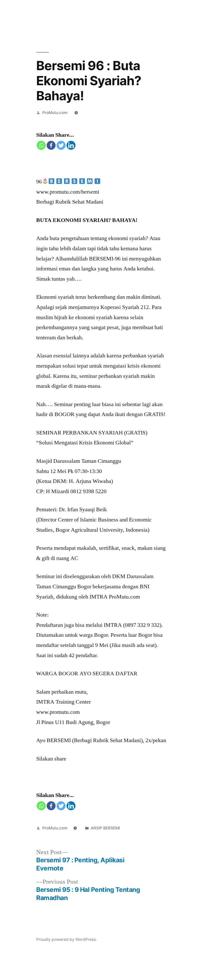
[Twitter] (61, 145)
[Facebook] (51, 145)
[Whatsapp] (41, 145)
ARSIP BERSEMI (105, 828)
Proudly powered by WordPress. (66, 939)
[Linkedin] (71, 145)
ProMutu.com (55, 112)
